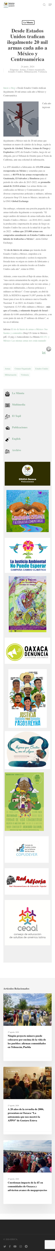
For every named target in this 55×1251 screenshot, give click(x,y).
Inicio (6, 87)
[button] (50, 4)
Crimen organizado (36, 69)
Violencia (42, 71)
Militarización (30, 71)
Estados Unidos (15, 71)
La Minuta (28, 22)
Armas (23, 69)
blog (13, 87)
